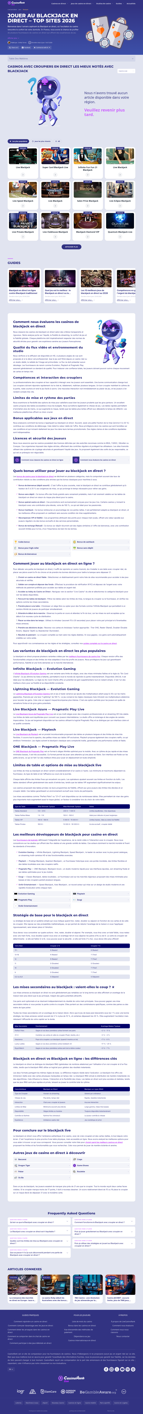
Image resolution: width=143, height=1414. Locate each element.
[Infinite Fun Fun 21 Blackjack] (87, 163)
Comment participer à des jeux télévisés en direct (30, 1343)
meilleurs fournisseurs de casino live (84, 656)
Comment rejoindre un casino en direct (30, 1321)
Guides (119, 3)
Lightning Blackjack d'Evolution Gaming (33, 694)
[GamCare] (48, 1391)
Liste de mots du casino (82, 1321)
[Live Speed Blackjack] (23, 195)
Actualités (131, 3)
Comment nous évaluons (123, 1325)
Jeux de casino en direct (81, 3)
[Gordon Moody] (68, 1391)
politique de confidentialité (77, 1411)
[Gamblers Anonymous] (32, 1391)
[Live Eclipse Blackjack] (120, 195)
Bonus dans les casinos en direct (82, 1325)
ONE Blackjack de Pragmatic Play (30, 751)
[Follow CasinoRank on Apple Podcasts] (133, 1369)
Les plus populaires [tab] (19, 141)
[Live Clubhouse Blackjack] (55, 226)
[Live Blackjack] (23, 163)
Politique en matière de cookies (38, 1411)
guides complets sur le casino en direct (100, 643)
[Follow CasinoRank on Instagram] (111, 1369)
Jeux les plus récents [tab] (42, 141)
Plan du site (110, 1411)
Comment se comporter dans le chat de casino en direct (29, 1337)
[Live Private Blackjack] (23, 226)
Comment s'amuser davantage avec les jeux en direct (30, 1325)
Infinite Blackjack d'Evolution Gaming (30, 673)
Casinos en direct (58, 3)
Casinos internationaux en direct (82, 1340)
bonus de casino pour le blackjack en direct (35, 476)
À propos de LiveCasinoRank (123, 1321)
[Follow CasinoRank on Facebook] (106, 1369)
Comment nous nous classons (120, 1331)
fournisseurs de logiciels (27, 840)
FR (10, 1369)
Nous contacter (123, 1336)
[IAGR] (21, 1391)
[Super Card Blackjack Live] (55, 163)
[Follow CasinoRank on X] (117, 1369)
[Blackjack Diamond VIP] (87, 226)
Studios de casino (103, 3)
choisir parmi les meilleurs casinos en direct (104, 1142)
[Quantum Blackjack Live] (120, 226)
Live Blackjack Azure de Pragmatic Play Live (34, 714)
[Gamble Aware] (98, 1391)
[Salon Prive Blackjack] (87, 195)
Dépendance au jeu (82, 1336)
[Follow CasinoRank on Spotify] (127, 1369)
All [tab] (59, 141)
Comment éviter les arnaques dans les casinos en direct (29, 1331)
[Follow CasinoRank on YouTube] (122, 1369)
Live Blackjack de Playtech (27, 734)
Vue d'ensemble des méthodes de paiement (78, 1331)
